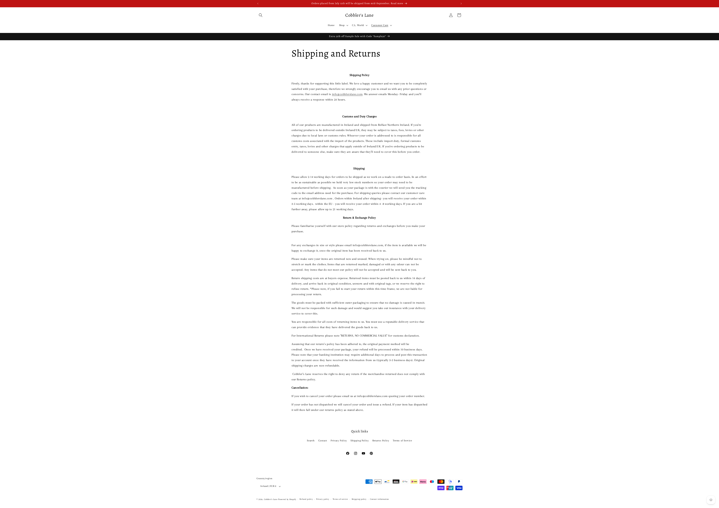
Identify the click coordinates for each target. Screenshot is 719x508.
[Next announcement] (461, 3)
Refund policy (306, 499)
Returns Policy (380, 440)
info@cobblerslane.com (347, 94)
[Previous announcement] (258, 3)
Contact (322, 440)
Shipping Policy (360, 440)
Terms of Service (402, 440)
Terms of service (340, 499)
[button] (261, 15)
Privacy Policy (339, 440)
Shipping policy (359, 499)
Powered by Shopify (287, 499)
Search (311, 440)
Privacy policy (322, 499)
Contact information (379, 499)
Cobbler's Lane (271, 499)
